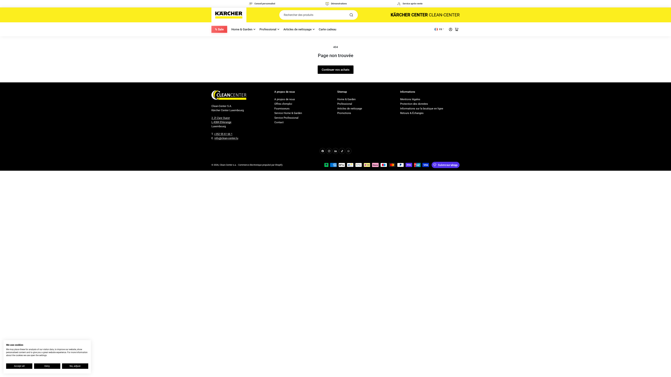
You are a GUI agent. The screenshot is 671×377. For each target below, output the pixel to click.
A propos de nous (284, 99)
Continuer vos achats (335, 69)
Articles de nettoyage (297, 29)
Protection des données (414, 103)
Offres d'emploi (283, 103)
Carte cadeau (327, 29)
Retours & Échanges (412, 113)
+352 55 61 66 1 (223, 134)
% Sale (219, 29)
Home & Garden (241, 29)
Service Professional (286, 117)
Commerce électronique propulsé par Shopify (260, 165)
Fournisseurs (282, 108)
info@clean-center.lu (226, 138)
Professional (267, 29)
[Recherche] (351, 15)
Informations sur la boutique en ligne (421, 108)
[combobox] (318, 15)
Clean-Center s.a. (228, 165)
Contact (279, 122)
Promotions (344, 113)
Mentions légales (410, 99)
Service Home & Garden (288, 113)
